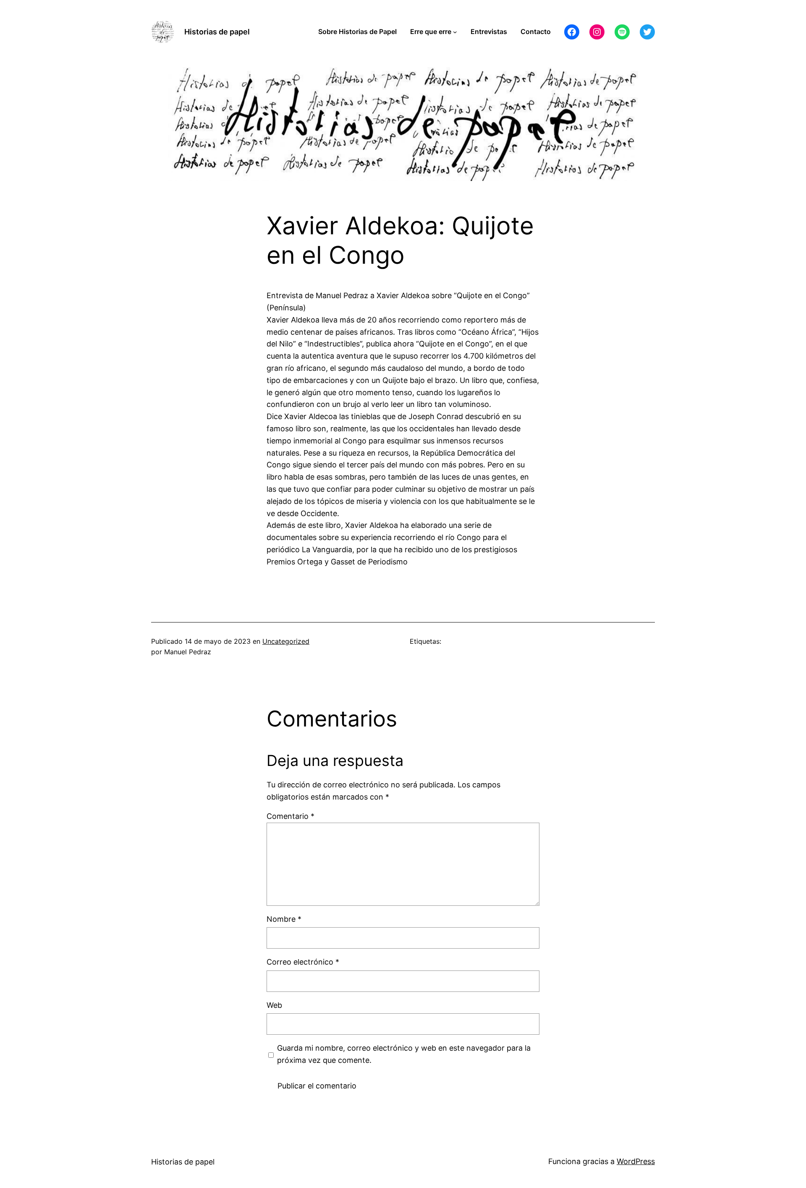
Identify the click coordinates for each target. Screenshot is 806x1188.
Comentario (290, 816)
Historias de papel (217, 31)
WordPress (636, 1161)
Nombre (284, 919)
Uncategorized (285, 641)
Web (274, 1005)
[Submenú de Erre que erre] (455, 32)
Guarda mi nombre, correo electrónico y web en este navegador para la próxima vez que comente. (404, 1054)
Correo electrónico (303, 961)
